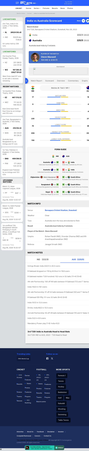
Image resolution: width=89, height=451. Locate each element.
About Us (30, 432)
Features (28, 392)
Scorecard (49, 81)
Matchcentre (39, 401)
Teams (19, 396)
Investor (61, 432)
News (62, 8)
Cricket (19, 8)
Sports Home (21, 13)
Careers (37, 436)
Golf (60, 398)
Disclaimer (51, 432)
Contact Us (47, 436)
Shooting (61, 409)
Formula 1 (62, 375)
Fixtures (46, 8)
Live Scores (19, 376)
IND (43, 259)
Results (55, 8)
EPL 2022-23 (46, 377)
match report (36, 81)
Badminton (62, 392)
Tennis (61, 381)
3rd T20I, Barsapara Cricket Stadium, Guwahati (46, 29)
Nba (67, 398)
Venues (19, 401)
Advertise (20, 432)
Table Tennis (63, 420)
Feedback (40, 432)
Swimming (62, 414)
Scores (28, 8)
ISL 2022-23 (38, 377)
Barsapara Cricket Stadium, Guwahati (61, 210)
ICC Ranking (28, 401)
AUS (78, 259)
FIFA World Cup (23, 359)
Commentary (73, 81)
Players (28, 396)
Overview (61, 81)
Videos (19, 392)
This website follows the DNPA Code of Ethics (33, 440)
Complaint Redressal (24, 436)
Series (36, 8)
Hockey (61, 387)
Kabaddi (61, 403)
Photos (70, 8)
